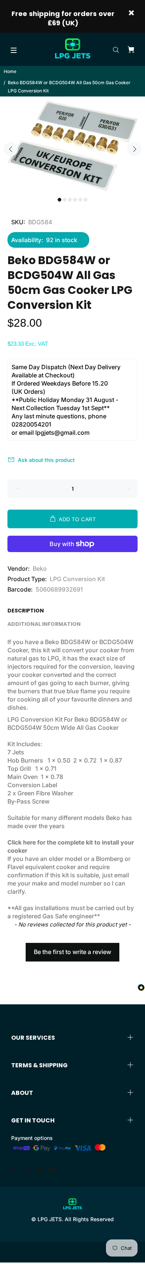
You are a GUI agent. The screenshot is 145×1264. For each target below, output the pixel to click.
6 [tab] (85, 200)
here (29, 842)
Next (134, 149)
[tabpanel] (72, 144)
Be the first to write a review (72, 952)
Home (10, 71)
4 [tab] (75, 200)
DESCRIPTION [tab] (25, 610)
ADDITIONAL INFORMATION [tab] (44, 624)
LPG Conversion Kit (77, 579)
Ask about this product (46, 460)
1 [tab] (59, 200)
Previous (11, 149)
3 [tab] (70, 200)
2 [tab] (65, 200)
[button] (72, 948)
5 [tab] (80, 200)
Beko (40, 568)
